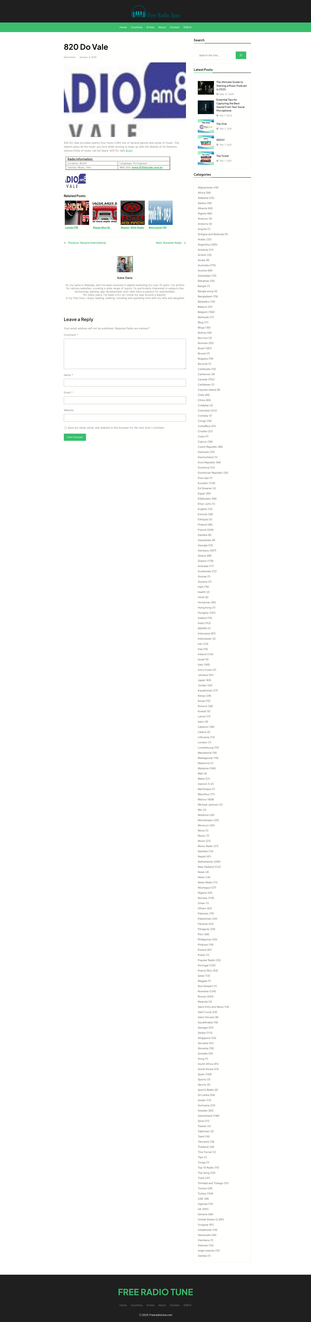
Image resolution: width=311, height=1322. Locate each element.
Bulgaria (203, 358)
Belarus (202, 306)
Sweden (203, 1110)
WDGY (220, 139)
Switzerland (205, 1115)
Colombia (204, 410)
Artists (202, 255)
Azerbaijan (204, 275)
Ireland (202, 654)
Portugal (203, 965)
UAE (200, 1198)
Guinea (202, 576)
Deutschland (206, 457)
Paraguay (203, 929)
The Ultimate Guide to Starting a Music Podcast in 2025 (231, 85)
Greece (202, 560)
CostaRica (204, 426)
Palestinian (204, 918)
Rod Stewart (205, 986)
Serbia (202, 1032)
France (202, 529)
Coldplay (203, 405)
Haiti (200, 586)
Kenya (201, 695)
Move (201, 830)
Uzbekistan (205, 1229)
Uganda (202, 1203)
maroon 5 (204, 783)
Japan (201, 680)
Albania (202, 208)
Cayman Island (207, 389)
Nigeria (202, 892)
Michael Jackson (208, 804)
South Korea (205, 1069)
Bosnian (203, 343)
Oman (201, 903)
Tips (200, 1157)
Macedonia (204, 752)
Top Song (204, 1172)
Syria (201, 1121)
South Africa (205, 1063)
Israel (201, 659)
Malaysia (203, 768)
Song (201, 1058)
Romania (203, 991)
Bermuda (203, 317)
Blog (200, 322)
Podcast (203, 944)
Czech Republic (207, 446)
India (201, 623)
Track (201, 1178)
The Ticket (222, 156)
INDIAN (202, 628)
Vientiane (203, 1240)
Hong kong (205, 607)
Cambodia (204, 369)
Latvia (201, 716)
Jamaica (203, 675)
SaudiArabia (205, 1022)
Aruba (201, 260)
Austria (202, 270)
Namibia (203, 851)
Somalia (202, 1053)
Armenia (203, 249)
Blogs (201, 327)
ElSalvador (204, 498)
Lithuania (203, 737)
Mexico (202, 799)
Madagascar (205, 758)
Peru (200, 934)
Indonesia (204, 633)
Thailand (203, 1146)
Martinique (204, 789)
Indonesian (205, 638)
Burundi (202, 363)
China (201, 400)
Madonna (203, 763)
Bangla (202, 286)
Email (68, 392)
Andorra (203, 223)
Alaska (202, 203)
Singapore (204, 1038)
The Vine (221, 123)
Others (202, 908)
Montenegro (205, 820)
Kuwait (202, 711)
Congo (202, 420)
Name (68, 375)
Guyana (202, 581)
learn (201, 721)
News (201, 872)
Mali (200, 773)
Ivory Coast (205, 669)
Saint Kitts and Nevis (211, 1006)
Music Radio (205, 846)
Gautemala (204, 540)
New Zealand (206, 866)
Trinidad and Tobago (210, 1183)
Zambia (202, 1255)
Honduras (204, 602)
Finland (202, 524)
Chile (201, 395)
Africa (201, 192)
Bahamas (203, 280)
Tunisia (202, 1188)
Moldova (203, 815)
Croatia (202, 431)
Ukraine (202, 1214)
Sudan (202, 1100)
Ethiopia (203, 519)
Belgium (203, 312)
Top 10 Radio (206, 1167)
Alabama (203, 197)
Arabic (202, 239)
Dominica (203, 467)
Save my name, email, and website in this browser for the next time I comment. (116, 427)
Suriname (203, 1105)
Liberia (202, 732)
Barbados (204, 301)
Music (201, 835)
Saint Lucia (204, 1012)
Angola (202, 229)
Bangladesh (205, 296)
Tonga (202, 1162)
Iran (200, 643)
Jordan (202, 685)
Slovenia (203, 1048)
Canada (202, 379)
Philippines (204, 939)
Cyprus (202, 441)
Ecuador (203, 483)
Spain (201, 1074)
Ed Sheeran (205, 488)
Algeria (202, 213)
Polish (201, 955)
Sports (202, 1079)
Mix (200, 809)
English (202, 509)
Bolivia (202, 332)
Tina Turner (205, 1152)
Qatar (201, 975)
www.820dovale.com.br (147, 167)
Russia (202, 996)
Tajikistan (204, 1131)
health (202, 592)
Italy (200, 664)
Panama (203, 923)
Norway (202, 898)
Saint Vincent (206, 1017)
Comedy (203, 415)
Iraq (200, 649)
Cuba (201, 436)
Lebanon (203, 726)
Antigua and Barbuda (211, 234)
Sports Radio (206, 1089)
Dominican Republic (210, 472)
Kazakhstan (205, 690)
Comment (71, 334)
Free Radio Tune (155, 1291)
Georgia (202, 545)
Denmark (203, 452)
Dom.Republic (206, 462)
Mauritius (203, 794)
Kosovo (202, 706)
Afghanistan (205, 187)
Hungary (203, 612)
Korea (201, 700)
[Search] (241, 55)
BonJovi (203, 337)
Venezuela (204, 1235)
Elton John (204, 503)
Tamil (201, 1136)
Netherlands (205, 861)
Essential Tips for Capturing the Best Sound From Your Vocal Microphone (230, 105)
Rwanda (203, 1001)
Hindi (201, 597)
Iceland (202, 618)
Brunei (202, 353)
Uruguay (203, 1224)
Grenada (203, 566)
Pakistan (203, 913)
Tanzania (203, 1141)
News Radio (205, 882)
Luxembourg (205, 747)
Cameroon (204, 374)
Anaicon (203, 218)
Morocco (203, 825)
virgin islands (206, 1250)
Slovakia (203, 1043)
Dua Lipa (203, 478)
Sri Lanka (203, 1095)
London (202, 742)
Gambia (202, 535)
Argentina (204, 244)
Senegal (203, 1027)
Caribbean (204, 384)
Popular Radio (206, 960)
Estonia (202, 514)
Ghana (202, 555)
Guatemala (204, 571)
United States (206, 1219)
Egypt (201, 493)
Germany (203, 550)
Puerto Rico (205, 970)
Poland (202, 949)
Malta (201, 778)
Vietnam (203, 1245)
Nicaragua (204, 887)
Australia (203, 265)
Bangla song (205, 291)
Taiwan (202, 1126)
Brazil (129, 150)
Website (69, 410)
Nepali (202, 856)
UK (200, 1209)
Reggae (202, 981)
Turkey (202, 1193)
